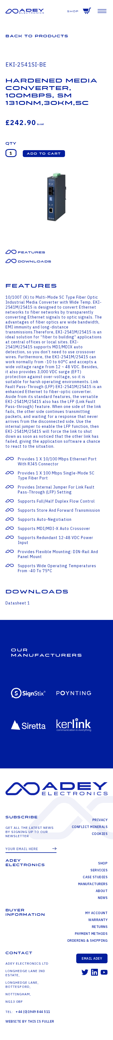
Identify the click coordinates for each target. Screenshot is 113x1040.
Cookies (100, 834)
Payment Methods (91, 934)
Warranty (98, 920)
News (103, 898)
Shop (73, 11)
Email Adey (92, 958)
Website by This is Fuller (29, 1021)
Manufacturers (93, 884)
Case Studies (95, 877)
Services (99, 870)
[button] (44, 153)
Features (31, 252)
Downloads (34, 261)
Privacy (100, 820)
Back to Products (37, 36)
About (102, 891)
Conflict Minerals (90, 827)
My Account (96, 913)
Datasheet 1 (17, 603)
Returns (100, 927)
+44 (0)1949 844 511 (33, 1012)
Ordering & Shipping (87, 940)
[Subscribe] (54, 849)
